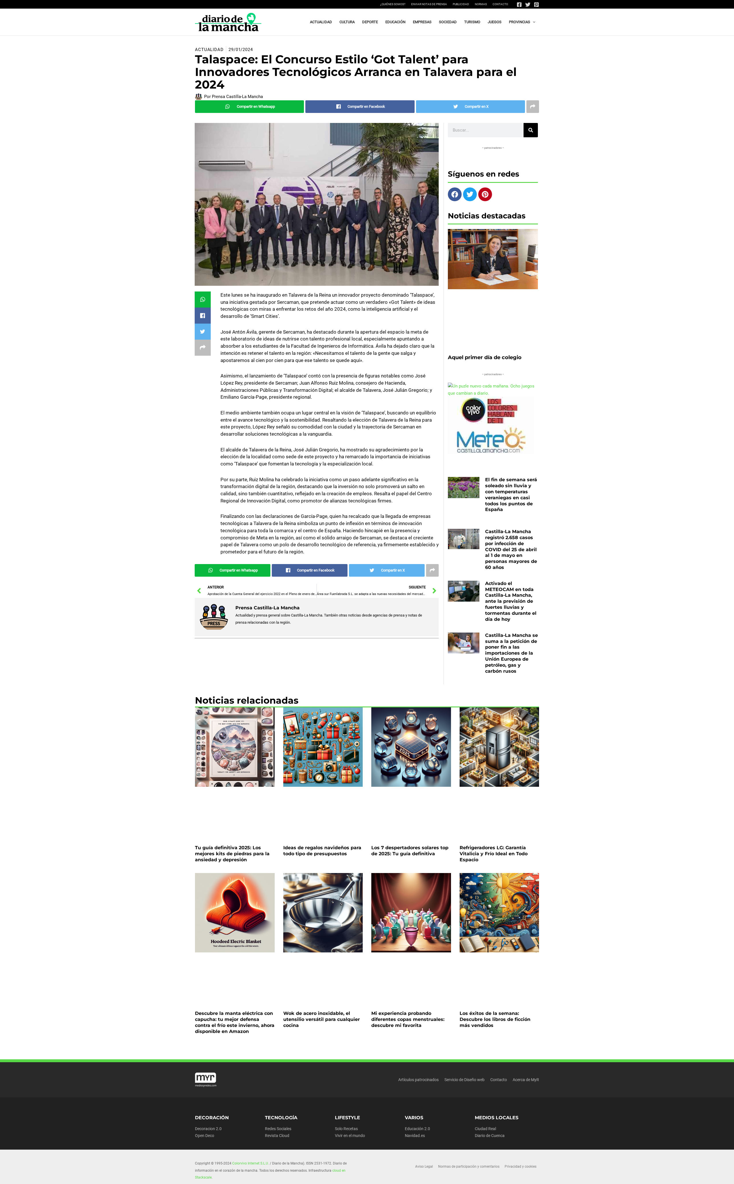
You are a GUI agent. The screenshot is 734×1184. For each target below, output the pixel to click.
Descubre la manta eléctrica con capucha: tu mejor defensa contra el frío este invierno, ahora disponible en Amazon (234, 1022)
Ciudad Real (485, 1128)
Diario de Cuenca (490, 1135)
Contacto (500, 4)
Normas (481, 4)
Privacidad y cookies (520, 1167)
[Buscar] (531, 130)
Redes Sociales (278, 1128)
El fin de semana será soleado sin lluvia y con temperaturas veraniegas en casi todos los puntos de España (511, 494)
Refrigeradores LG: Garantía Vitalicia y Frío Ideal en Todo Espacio (494, 853)
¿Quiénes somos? (392, 4)
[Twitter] (527, 4)
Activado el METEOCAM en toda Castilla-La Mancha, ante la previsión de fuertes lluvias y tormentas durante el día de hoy (510, 601)
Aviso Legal (424, 1167)
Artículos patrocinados (418, 1079)
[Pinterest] (536, 4)
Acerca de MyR (526, 1079)
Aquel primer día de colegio (485, 357)
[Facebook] (519, 4)
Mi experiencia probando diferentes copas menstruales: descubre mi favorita (407, 1019)
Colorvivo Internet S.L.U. (250, 1163)
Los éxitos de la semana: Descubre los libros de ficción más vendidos (495, 1019)
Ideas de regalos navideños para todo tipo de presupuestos (322, 850)
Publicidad (461, 4)
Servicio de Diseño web (464, 1079)
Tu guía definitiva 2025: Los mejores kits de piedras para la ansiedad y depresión (232, 853)
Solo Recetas (346, 1128)
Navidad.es (415, 1135)
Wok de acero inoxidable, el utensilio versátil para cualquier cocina (321, 1019)
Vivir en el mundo (350, 1135)
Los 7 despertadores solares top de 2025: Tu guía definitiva (409, 850)
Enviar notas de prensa (429, 4)
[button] (532, 22)
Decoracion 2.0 (208, 1128)
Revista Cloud (277, 1135)
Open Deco (204, 1135)
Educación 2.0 (417, 1128)
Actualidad (209, 49)
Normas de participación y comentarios (468, 1167)
